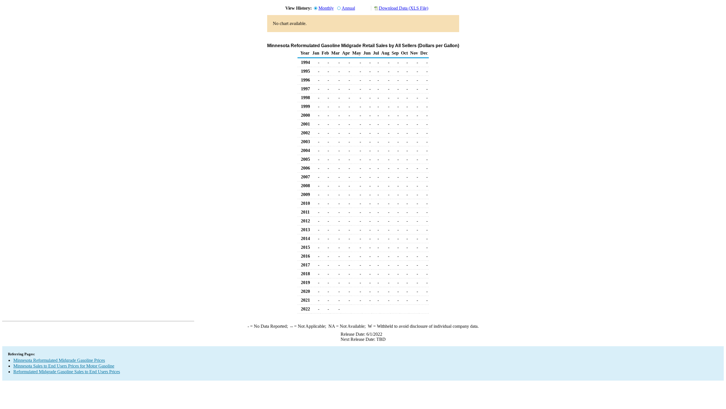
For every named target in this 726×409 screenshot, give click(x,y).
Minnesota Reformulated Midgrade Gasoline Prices (59, 360)
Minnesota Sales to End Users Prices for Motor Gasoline (63, 366)
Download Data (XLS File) (403, 8)
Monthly (326, 8)
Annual (348, 8)
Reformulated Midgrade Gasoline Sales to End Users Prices (66, 371)
